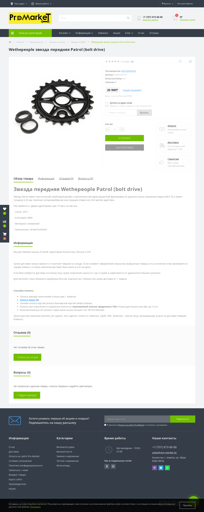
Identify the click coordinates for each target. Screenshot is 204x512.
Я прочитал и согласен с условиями (137, 425)
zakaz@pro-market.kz (164, 452)
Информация (83, 32)
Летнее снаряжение (68, 460)
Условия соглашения (20, 460)
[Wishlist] (180, 61)
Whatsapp (167, 467)
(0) (132, 61)
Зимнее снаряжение (68, 456)
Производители (17, 484)
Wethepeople (129, 71)
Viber (154, 467)
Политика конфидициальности (26, 465)
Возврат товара (17, 474)
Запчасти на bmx (57, 42)
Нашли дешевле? (132, 90)
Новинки (103, 32)
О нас (141, 32)
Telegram (161, 467)
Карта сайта (15, 479)
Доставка (173, 142)
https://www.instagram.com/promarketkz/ (113, 466)
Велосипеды (63, 465)
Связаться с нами (18, 470)
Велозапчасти (36, 42)
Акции (116, 32)
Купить (144, 112)
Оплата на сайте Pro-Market (131, 425)
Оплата (172, 125)
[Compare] (190, 61)
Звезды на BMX (78, 42)
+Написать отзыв (27, 357)
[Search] (128, 18)
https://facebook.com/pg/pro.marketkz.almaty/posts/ (106, 466)
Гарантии (173, 159)
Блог (127, 32)
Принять (187, 505)
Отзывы (154, 32)
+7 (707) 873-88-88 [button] (164, 447)
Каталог (63, 32)
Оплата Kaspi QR (29, 299)
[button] (4, 236)
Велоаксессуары (65, 446)
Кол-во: (109, 124)
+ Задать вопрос (27, 395)
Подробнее (35, 506)
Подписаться (183, 419)
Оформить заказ (187, 19)
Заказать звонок (150, 19)
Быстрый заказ (124, 147)
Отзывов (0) (66, 178)
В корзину (125, 138)
